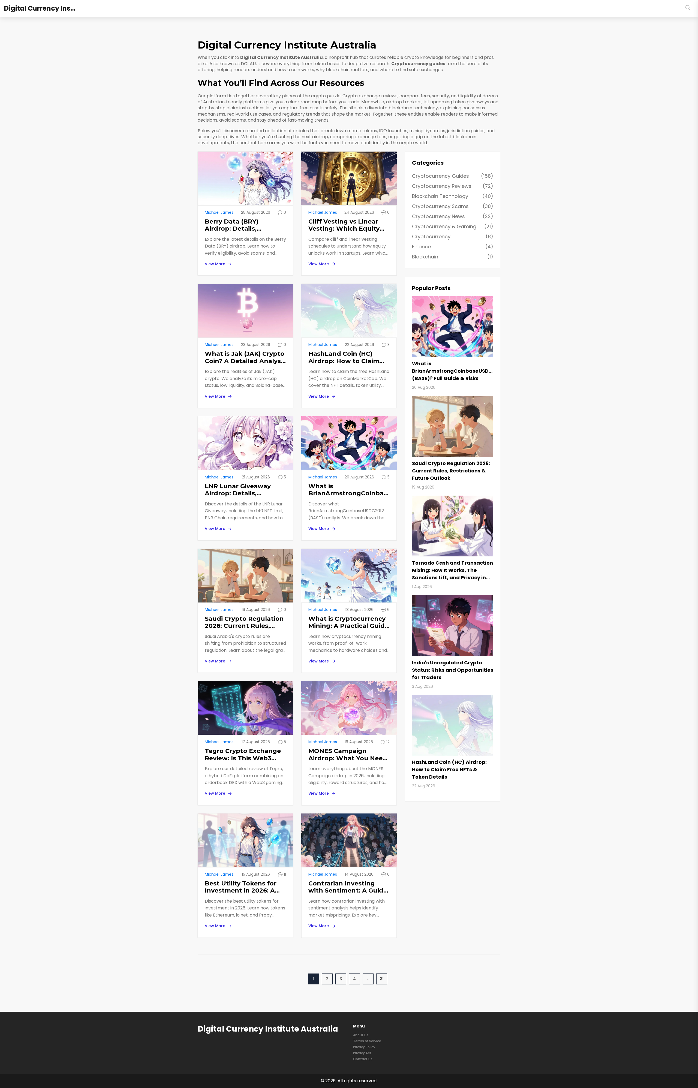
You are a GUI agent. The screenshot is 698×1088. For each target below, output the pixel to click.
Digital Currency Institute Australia (45, 9)
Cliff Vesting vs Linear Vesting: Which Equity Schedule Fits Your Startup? (344, 225)
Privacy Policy (364, 1047)
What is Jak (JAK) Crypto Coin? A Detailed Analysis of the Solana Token (245, 357)
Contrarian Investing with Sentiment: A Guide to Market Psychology (347, 887)
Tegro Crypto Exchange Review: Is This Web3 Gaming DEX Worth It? (243, 755)
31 (381, 978)
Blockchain (452, 256)
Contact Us (362, 1059)
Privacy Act (362, 1053)
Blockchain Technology (452, 196)
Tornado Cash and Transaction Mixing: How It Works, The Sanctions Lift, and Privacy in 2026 (452, 570)
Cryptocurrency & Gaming (452, 226)
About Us (360, 1035)
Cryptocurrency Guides (452, 176)
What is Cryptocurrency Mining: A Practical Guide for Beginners (348, 622)
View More (215, 264)
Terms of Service (367, 1041)
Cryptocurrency (452, 236)
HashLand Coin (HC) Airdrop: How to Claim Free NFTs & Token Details (343, 357)
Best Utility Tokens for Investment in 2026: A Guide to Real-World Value (240, 887)
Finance (452, 246)
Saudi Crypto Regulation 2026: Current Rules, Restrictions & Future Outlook (244, 622)
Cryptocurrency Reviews (452, 186)
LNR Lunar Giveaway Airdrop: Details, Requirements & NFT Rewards (238, 490)
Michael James (219, 212)
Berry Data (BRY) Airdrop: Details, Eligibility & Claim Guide (243, 225)
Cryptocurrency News (452, 216)
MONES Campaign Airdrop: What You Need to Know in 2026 (347, 755)
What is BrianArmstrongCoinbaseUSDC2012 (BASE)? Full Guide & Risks (349, 490)
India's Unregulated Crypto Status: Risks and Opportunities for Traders (452, 670)
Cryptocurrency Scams (452, 206)
